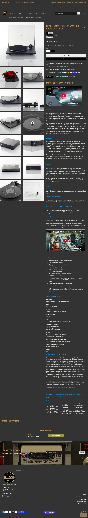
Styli (72, 2)
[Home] (5, 13)
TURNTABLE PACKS (20, 9)
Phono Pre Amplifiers (61, 2)
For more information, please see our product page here (60, 387)
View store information (64, 66)
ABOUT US (38, 18)
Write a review (56, 435)
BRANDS (11, 9)
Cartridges (69, 2)
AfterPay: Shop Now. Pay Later (79, 496)
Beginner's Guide (82, 2)
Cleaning (76, 2)
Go (78, 13)
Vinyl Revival (18, 470)
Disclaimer (83, 506)
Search (84, 494)
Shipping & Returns (81, 501)
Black (48, 50)
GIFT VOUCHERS (30, 18)
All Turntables (53, 2)
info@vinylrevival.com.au (9, 491)
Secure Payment (82, 503)
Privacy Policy (82, 499)
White (53, 50)
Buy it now (66, 59)
